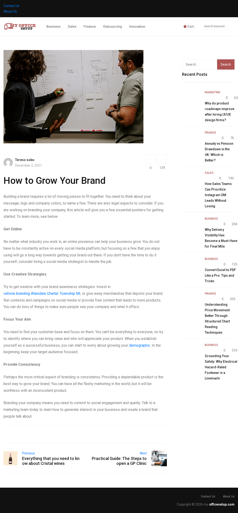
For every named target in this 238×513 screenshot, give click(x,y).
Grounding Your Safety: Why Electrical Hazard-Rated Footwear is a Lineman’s (221, 367)
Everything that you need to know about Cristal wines (50, 461)
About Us (10, 11)
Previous (28, 453)
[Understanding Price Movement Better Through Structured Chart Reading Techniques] (191, 300)
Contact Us (11, 6)
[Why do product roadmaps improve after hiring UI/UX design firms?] (191, 98)
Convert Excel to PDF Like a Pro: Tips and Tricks (220, 275)
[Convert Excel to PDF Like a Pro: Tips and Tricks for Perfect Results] (191, 265)
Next (143, 453)
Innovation (137, 26)
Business (53, 26)
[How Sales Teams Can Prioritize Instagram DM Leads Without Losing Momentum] (191, 179)
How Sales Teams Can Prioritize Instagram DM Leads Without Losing (218, 195)
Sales (72, 26)
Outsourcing (112, 26)
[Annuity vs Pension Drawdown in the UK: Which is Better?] (191, 139)
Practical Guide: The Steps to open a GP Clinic (119, 461)
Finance (90, 26)
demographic (139, 345)
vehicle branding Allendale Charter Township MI (41, 293)
